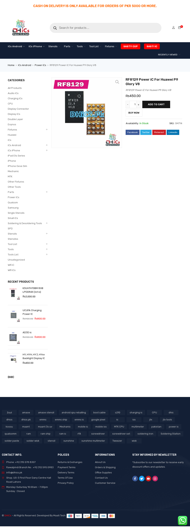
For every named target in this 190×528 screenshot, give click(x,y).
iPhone (12, 160)
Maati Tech (60, 515)
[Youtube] (148, 478)
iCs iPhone (14, 150)
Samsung (13, 207)
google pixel (98, 419)
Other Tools (14, 186)
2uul (9, 412)
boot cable (99, 412)
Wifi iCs (12, 270)
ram (28, 433)
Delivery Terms (66, 472)
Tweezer (117, 440)
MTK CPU (119, 426)
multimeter (138, 426)
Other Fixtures (16, 181)
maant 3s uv (45, 426)
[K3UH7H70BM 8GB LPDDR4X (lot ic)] (14, 294)
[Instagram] (155, 478)
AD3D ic (27, 332)
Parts (11, 192)
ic (117, 419)
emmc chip (61, 419)
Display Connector (18, 108)
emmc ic (79, 419)
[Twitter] (142, 478)
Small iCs (13, 218)
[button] (117, 82)
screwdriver (98, 433)
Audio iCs (13, 93)
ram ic (62, 433)
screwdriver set (121, 433)
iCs (9, 140)
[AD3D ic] (14, 338)
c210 (117, 412)
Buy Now (134, 112)
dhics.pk (26, 419)
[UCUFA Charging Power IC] (14, 316)
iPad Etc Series (16, 155)
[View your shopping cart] (179, 27)
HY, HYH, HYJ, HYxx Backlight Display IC (34, 356)
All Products (15, 88)
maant (26, 426)
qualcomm (11, 433)
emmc (43, 419)
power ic (173, 426)
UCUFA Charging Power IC (32, 312)
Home (11, 65)
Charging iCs (15, 98)
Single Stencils (16, 212)
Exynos (12, 124)
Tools (11, 249)
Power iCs (40, 65)
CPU (10, 103)
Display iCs (14, 114)
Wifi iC (11, 265)
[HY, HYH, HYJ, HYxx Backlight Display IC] (14, 360)
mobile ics (101, 426)
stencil (51, 440)
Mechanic (13, 171)
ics (134, 419)
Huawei (12, 134)
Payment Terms (67, 467)
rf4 (79, 433)
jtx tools (167, 419)
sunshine (68, 440)
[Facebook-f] (135, 478)
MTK (10, 176)
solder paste (12, 440)
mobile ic (83, 426)
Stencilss (13, 239)
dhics (9, 419)
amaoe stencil (46, 412)
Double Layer (15, 119)
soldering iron (145, 433)
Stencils (12, 233)
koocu (9, 426)
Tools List (13, 254)
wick (134, 440)
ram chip (45, 433)
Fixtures (12, 129)
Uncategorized (16, 259)
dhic (171, 412)
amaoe (26, 412)
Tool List (12, 244)
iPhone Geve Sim (17, 166)
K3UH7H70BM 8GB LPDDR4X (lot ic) (33, 290)
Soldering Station (171, 433)
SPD (10, 228)
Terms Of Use (65, 477)
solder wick (33, 440)
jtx (150, 419)
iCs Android (24, 65)
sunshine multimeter (93, 440)
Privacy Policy (66, 483)
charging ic (136, 412)
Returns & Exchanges (70, 462)
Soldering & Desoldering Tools (25, 223)
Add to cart (156, 104)
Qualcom (13, 202)
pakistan (156, 426)
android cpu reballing (74, 412)
